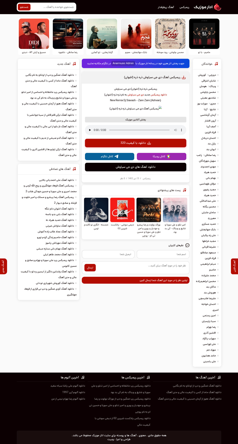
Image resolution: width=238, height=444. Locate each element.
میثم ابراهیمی (208, 264)
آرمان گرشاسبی (208, 115)
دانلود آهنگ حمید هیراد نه (60, 220)
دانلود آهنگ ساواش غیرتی (60, 226)
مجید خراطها (209, 241)
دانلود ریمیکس (159, 95)
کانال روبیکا (159, 156)
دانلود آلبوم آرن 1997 (73, 392)
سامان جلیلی (209, 212)
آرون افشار (210, 121)
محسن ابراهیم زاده (206, 281)
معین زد (212, 218)
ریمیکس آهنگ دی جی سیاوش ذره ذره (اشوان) (152, 77)
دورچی (212, 75)
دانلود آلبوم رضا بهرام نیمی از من (68, 399)
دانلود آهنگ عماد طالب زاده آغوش (56, 231)
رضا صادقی (210, 155)
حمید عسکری (209, 224)
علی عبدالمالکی (208, 201)
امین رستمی (209, 315)
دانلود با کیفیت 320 (133, 143)
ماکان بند (211, 287)
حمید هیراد (210, 172)
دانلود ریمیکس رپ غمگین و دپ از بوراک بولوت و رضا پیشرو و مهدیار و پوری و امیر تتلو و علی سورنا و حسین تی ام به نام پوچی (119, 405)
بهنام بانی (211, 178)
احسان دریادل (208, 138)
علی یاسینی (209, 361)
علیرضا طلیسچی (207, 298)
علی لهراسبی (209, 344)
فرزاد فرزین (210, 132)
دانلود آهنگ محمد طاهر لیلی (58, 254)
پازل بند (212, 143)
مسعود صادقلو (208, 252)
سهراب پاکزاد (209, 338)
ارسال (90, 268)
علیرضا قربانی (209, 247)
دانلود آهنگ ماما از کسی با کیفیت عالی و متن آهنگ (193, 392)
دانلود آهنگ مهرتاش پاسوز (60, 243)
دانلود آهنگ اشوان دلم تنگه (59, 209)
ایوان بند (211, 149)
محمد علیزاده (209, 275)
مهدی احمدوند (208, 167)
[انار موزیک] (207, 7)
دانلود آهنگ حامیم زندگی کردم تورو (55, 237)
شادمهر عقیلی (208, 98)
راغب (199, 155)
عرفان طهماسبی (208, 184)
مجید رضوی (209, 189)
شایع (213, 109)
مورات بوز (202, 103)
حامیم (212, 270)
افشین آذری (209, 333)
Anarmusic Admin (123, 63)
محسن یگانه (209, 207)
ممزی (213, 103)
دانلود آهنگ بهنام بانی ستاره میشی (55, 249)
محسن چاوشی (208, 92)
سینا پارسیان (209, 321)
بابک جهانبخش (208, 229)
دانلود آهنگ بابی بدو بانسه (60, 214)
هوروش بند (210, 292)
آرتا (205, 109)
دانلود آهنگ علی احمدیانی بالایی (56, 180)
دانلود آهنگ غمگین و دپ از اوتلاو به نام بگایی (49, 75)
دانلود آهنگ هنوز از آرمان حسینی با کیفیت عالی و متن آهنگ (189, 399)
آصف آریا (211, 126)
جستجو (24, 7)
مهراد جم (211, 350)
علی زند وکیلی (208, 235)
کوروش (202, 75)
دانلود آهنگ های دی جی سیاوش (135, 167)
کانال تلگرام (107, 156)
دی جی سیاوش (136, 95)
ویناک (212, 86)
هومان (203, 86)
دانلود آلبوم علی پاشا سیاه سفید (67, 386)
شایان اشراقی (209, 81)
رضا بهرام (211, 327)
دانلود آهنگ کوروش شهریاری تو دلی (55, 283)
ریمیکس (184, 7)
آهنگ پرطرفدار (166, 7)
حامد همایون (209, 356)
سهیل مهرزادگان (207, 161)
